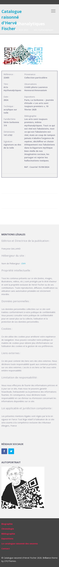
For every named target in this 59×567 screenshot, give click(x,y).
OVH (23, 263)
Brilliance (47, 557)
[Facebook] (4, 451)
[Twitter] (11, 451)
